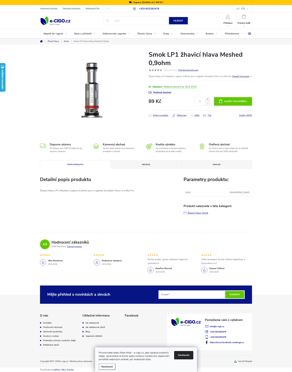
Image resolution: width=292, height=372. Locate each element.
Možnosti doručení (162, 92)
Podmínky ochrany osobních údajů (59, 340)
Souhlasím (183, 355)
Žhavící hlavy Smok (198, 213)
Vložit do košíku (235, 101)
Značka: (245, 115)
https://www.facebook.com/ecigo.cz (227, 342)
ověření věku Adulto (63, 369)
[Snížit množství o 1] (207, 103)
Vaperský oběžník (93, 336)
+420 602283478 (218, 331)
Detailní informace (240, 76)
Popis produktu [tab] (75, 164)
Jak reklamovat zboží (95, 327)
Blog (87, 331)
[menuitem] (55, 33)
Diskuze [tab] (217, 164)
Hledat (178, 20)
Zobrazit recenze (74, 246)
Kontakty (47, 323)
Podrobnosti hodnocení (188, 70)
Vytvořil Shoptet (245, 361)
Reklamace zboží (51, 345)
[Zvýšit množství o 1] (207, 99)
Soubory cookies (51, 336)
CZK (243, 8)
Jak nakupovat (92, 323)
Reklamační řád (92, 8)
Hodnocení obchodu (48, 8)
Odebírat (234, 294)
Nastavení (107, 366)
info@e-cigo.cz (217, 326)
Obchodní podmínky (71, 8)
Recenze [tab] (146, 164)
